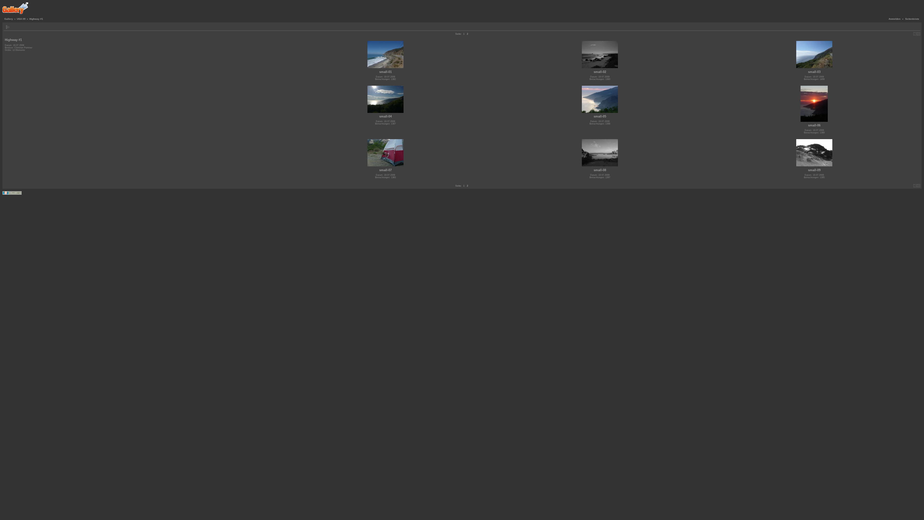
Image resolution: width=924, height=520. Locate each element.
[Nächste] (915, 34)
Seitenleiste (912, 19)
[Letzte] (918, 34)
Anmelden (894, 19)
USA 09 (21, 19)
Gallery (8, 19)
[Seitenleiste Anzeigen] (8, 27)
